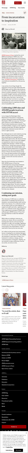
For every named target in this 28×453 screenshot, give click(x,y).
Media (3, 406)
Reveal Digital (5, 360)
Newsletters (5, 417)
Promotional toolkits (7, 401)
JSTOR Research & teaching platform (12, 341)
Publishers (4, 379)
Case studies (21, 7)
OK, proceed (18, 450)
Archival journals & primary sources (11, 352)
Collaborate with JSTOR (8, 420)
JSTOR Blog (13, 7)
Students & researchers (8, 385)
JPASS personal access (8, 363)
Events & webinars (6, 414)
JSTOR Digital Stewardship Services (11, 339)
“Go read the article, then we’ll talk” (11, 312)
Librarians (4, 376)
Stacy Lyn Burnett (10, 29)
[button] (6, 290)
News (3, 403)
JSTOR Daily (5, 344)
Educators (4, 382)
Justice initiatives (10, 12)
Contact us (18, 3)
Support (4, 422)
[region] (14, 442)
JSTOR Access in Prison (7, 280)
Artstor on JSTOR (6, 358)
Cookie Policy (9, 447)
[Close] (26, 433)
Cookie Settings (9, 450)
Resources (4, 398)
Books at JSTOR (6, 355)
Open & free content (7, 368)
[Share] (24, 12)
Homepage (5, 7)
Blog (3, 12)
